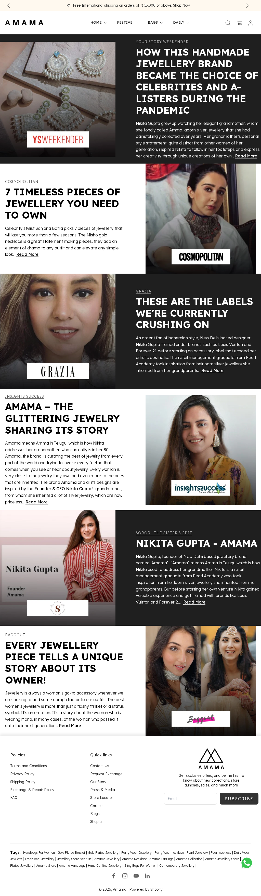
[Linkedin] (147, 875)
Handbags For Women (39, 852)
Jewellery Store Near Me (74, 859)
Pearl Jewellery (197, 852)
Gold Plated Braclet (71, 852)
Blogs (95, 813)
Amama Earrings (161, 859)
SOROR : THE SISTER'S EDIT (164, 533)
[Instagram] (124, 875)
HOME (96, 22)
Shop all (96, 821)
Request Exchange (106, 773)
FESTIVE (125, 22)
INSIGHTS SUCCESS (24, 396)
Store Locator (101, 797)
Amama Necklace (134, 859)
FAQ (14, 797)
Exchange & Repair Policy (32, 789)
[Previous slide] (8, 5)
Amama (119, 889)
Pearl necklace (221, 852)
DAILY (178, 22)
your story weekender (162, 41)
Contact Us (99, 766)
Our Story (98, 782)
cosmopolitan (21, 181)
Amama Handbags (72, 865)
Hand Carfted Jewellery (105, 865)
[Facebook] (113, 875)
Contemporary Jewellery (176, 865)
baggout (15, 635)
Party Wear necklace (169, 852)
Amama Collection (189, 859)
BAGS (153, 22)
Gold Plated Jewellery (103, 852)
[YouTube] (136, 875)
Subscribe (239, 798)
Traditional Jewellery (39, 859)
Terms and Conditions (28, 766)
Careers (96, 805)
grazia (143, 291)
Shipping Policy (22, 782)
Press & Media (102, 789)
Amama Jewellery (107, 859)
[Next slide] (247, 5)
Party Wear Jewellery (136, 852)
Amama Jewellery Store (222, 859)
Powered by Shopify (146, 889)
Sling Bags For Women (140, 865)
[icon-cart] (239, 22)
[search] (227, 23)
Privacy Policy (22, 773)
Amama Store (46, 865)
